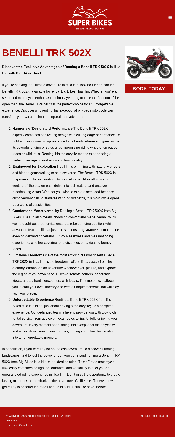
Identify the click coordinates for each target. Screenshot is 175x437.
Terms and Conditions (19, 425)
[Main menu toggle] (170, 17)
